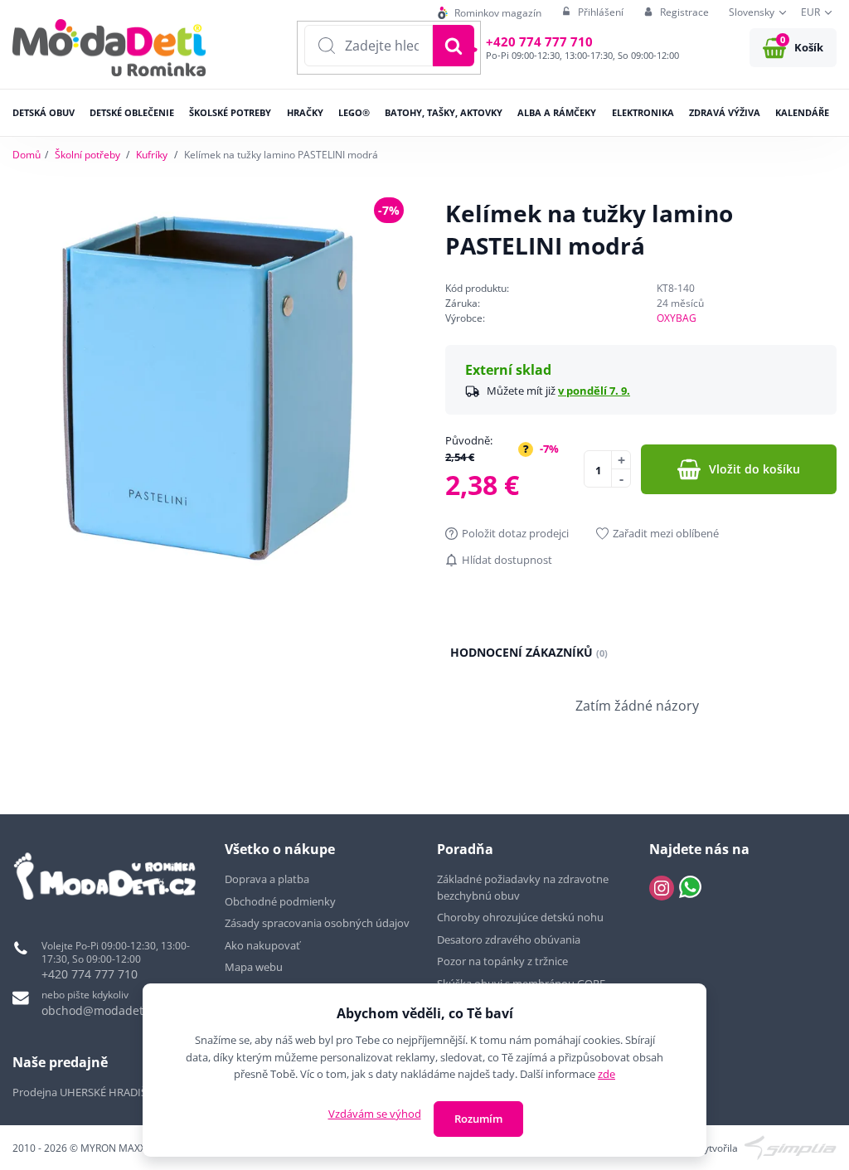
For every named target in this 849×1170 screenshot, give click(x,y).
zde (606, 1073)
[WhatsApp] (690, 888)
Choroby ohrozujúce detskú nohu (521, 917)
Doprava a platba (267, 878)
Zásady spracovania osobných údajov (317, 922)
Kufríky (151, 155)
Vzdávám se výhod (374, 1113)
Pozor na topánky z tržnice (503, 961)
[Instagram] (661, 888)
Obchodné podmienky (280, 901)
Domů (26, 155)
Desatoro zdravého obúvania (510, 939)
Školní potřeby (87, 155)
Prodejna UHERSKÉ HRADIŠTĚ (85, 1092)
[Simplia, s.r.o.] (791, 1147)
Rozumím (478, 1118)
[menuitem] (489, 13)
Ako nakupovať (262, 945)
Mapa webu (254, 966)
